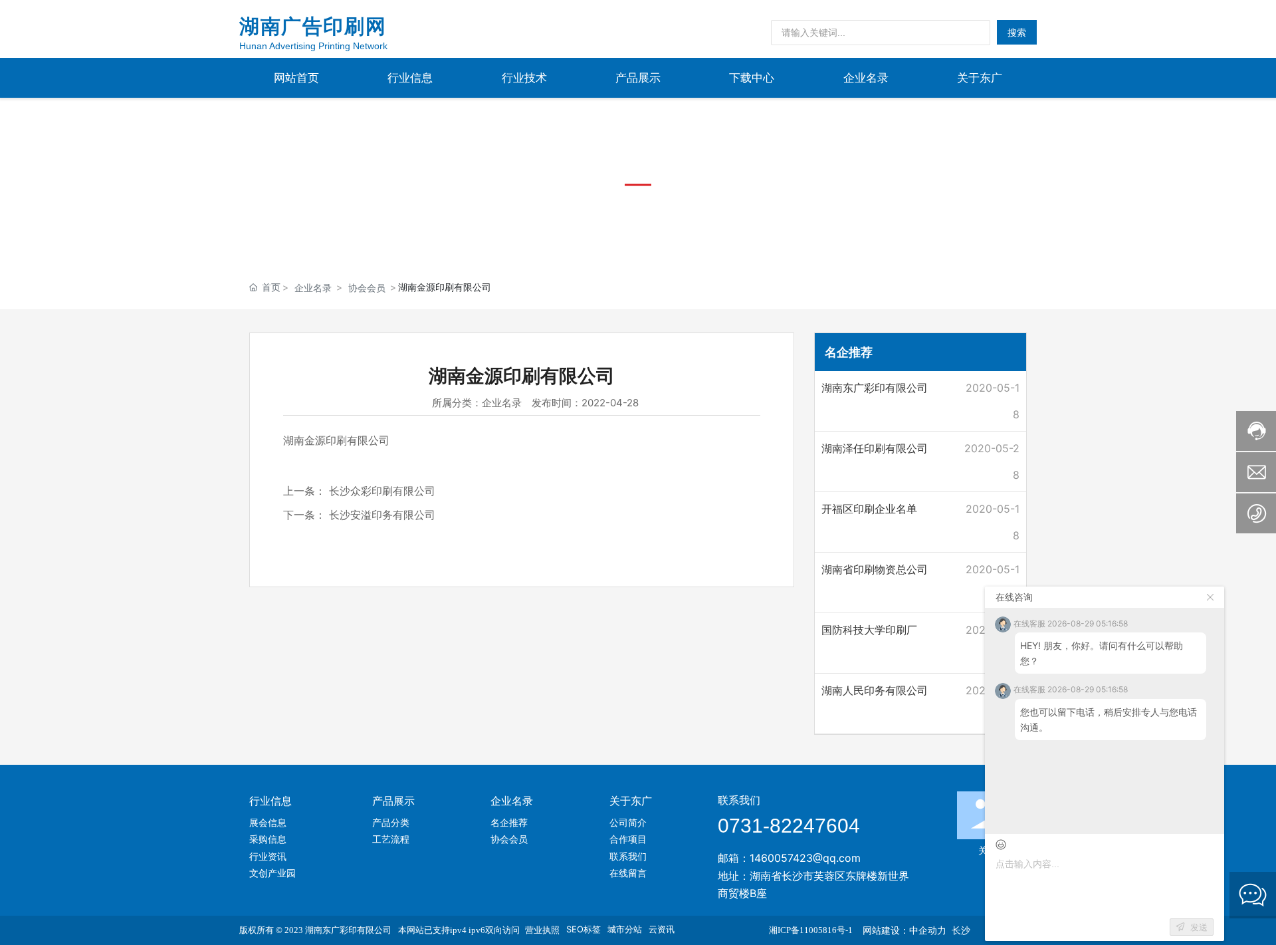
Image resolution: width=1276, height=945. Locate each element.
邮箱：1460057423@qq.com (789, 858)
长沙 (961, 930)
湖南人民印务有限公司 (874, 690)
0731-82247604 (789, 826)
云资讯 (662, 929)
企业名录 (313, 287)
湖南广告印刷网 (312, 26)
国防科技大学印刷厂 (869, 629)
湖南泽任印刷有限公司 (874, 448)
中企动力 (927, 930)
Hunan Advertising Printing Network (313, 46)
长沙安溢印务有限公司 (382, 514)
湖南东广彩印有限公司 (874, 387)
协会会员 (366, 287)
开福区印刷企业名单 (869, 508)
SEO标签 (583, 929)
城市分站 (624, 929)
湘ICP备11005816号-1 (811, 930)
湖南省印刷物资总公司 (874, 569)
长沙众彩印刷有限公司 (382, 490)
